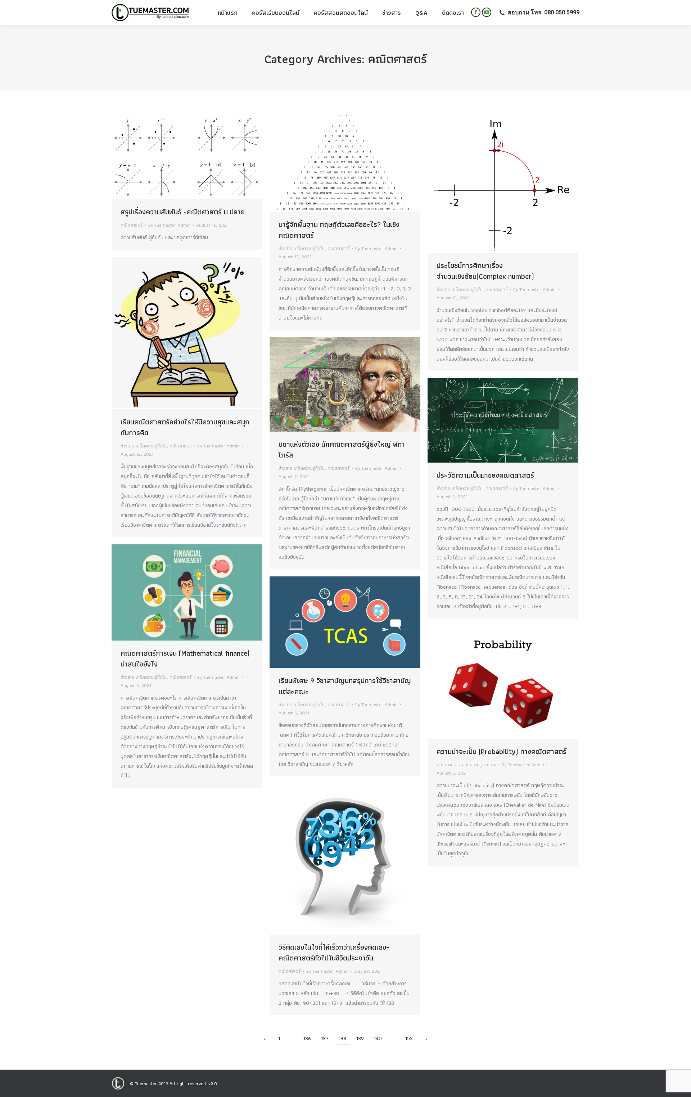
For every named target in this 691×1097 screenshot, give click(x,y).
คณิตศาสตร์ (132, 225)
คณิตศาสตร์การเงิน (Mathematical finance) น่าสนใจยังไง (185, 658)
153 (409, 1038)
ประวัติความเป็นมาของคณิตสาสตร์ (485, 475)
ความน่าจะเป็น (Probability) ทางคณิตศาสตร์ (501, 751)
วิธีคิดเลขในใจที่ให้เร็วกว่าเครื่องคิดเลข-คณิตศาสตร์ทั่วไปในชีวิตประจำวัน (334, 952)
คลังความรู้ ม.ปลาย (479, 764)
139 (360, 1038)
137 (325, 1038)
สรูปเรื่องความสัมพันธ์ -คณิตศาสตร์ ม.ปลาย (183, 212)
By (169, 225)
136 (307, 1038)
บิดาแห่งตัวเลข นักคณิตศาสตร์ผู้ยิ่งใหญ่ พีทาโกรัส (342, 449)
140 (378, 1038)
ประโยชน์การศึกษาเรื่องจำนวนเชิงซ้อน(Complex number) (485, 271)
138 (342, 1038)
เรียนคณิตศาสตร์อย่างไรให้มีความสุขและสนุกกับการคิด (185, 427)
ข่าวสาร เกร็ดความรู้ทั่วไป (302, 248)
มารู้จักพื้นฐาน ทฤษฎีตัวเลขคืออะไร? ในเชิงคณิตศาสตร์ (339, 230)
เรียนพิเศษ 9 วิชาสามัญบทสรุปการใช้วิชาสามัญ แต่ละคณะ (345, 686)
